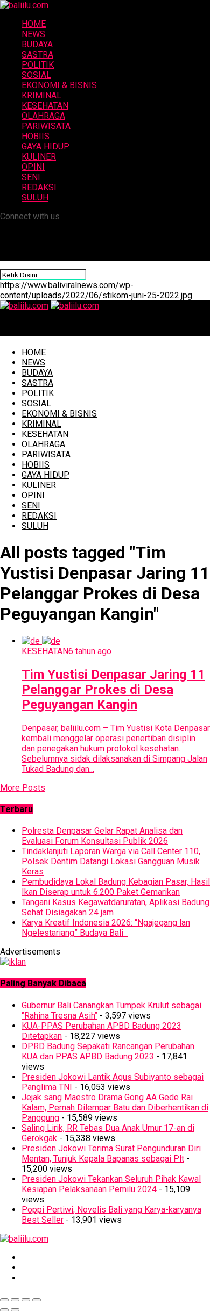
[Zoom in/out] (36, 1299)
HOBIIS (36, 136)
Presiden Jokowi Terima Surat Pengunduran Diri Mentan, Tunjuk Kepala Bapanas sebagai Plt (111, 1153)
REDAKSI (39, 187)
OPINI (33, 167)
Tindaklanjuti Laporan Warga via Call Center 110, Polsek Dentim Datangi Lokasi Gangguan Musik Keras (111, 861)
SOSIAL (36, 75)
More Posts (22, 788)
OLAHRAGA (43, 116)
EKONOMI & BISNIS (59, 85)
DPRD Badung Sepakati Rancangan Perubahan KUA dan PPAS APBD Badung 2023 (108, 1051)
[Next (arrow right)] (15, 1309)
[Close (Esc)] (4, 1299)
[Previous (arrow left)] (4, 1309)
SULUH (35, 197)
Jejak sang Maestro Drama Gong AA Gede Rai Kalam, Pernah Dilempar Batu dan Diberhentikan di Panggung (115, 1107)
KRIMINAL (41, 95)
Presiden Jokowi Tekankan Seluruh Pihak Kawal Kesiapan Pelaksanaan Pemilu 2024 (111, 1184)
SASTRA (37, 54)
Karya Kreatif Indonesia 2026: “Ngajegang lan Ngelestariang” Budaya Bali (106, 927)
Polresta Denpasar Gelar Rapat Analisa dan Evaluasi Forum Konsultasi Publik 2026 (102, 836)
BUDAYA (37, 44)
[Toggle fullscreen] (26, 1299)
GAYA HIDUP (45, 146)
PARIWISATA (46, 126)
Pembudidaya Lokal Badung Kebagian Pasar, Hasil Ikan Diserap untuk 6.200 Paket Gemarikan (116, 887)
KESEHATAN (45, 106)
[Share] (15, 1299)
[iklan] (13, 962)
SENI (31, 177)
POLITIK (38, 65)
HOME (34, 24)
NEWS (33, 34)
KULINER (39, 157)
